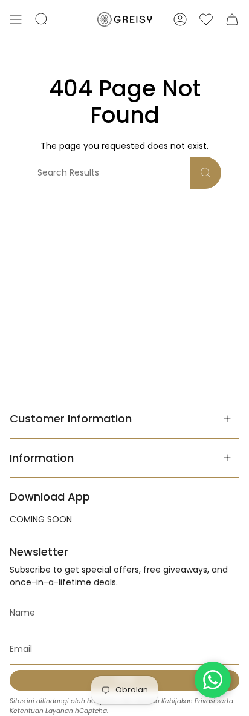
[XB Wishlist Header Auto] (206, 19)
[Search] (205, 173)
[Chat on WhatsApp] (213, 680)
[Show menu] (16, 19)
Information (42, 457)
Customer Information (71, 418)
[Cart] (232, 19)
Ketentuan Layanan (41, 710)
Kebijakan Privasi (188, 701)
